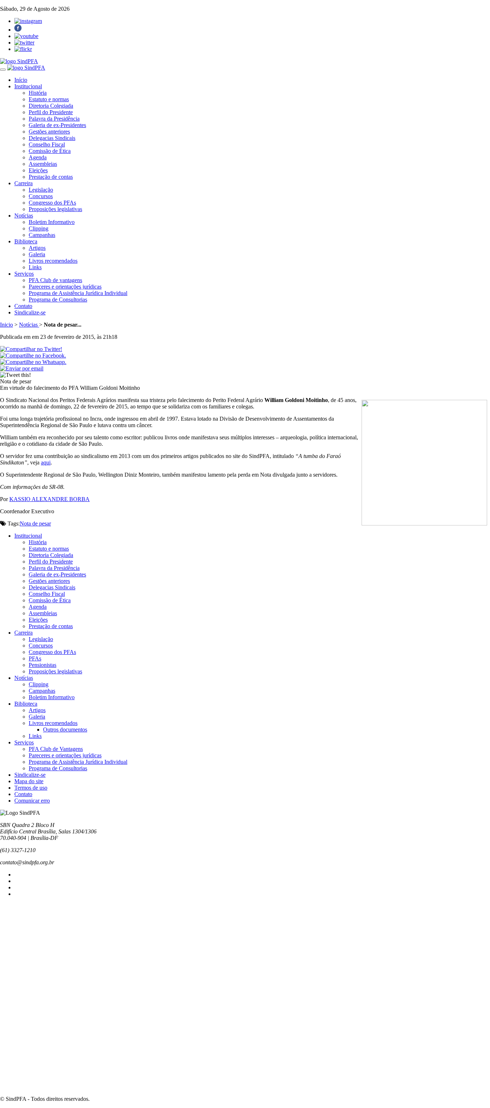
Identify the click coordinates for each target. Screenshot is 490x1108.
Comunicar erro (32, 801)
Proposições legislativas (55, 209)
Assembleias (43, 164)
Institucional (28, 86)
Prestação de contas (51, 177)
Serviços (24, 274)
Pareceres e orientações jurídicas (65, 287)
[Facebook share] (33, 355)
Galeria (37, 254)
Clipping (38, 228)
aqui (46, 462)
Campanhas (42, 235)
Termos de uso (30, 788)
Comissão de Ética (50, 151)
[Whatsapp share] (33, 362)
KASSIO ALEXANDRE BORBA (49, 499)
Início (20, 80)
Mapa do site (28, 781)
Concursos (41, 196)
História (38, 93)
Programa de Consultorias (58, 299)
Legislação (41, 190)
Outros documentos (65, 729)
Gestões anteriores (49, 131)
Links (35, 267)
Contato (23, 306)
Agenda (38, 157)
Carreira (23, 183)
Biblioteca (25, 241)
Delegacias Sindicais (52, 138)
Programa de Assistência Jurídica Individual (78, 293)
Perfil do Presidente (51, 112)
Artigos (37, 248)
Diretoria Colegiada (51, 106)
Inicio (6, 325)
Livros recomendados (53, 261)
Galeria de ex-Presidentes (57, 125)
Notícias (23, 215)
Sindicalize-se (30, 312)
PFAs (35, 658)
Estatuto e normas (49, 99)
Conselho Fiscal (47, 144)
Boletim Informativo (52, 222)
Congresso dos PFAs (52, 203)
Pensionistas (42, 665)
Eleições (38, 170)
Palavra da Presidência (54, 119)
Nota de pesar (35, 523)
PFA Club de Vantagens (56, 749)
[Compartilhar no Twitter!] (31, 349)
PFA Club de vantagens (55, 280)
